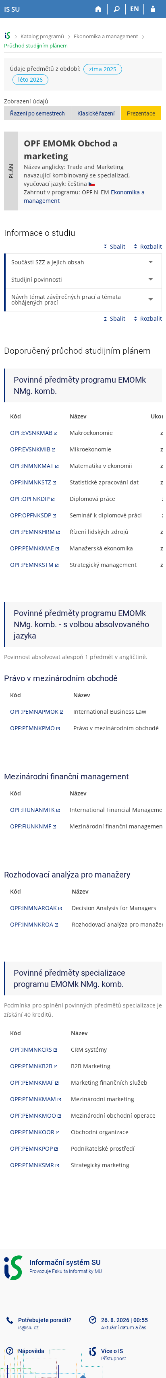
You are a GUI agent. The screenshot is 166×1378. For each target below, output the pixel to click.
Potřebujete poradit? (44, 1320)
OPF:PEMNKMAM (33, 1099)
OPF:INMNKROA (31, 924)
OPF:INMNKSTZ (30, 482)
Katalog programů (42, 36)
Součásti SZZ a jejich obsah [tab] (47, 262)
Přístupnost (113, 1359)
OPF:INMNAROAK (33, 908)
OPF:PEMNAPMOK (34, 711)
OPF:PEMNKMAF (32, 1082)
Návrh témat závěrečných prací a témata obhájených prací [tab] (66, 299)
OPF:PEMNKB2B (31, 1066)
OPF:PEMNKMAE (32, 548)
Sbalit (117, 246)
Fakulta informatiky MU (77, 1271)
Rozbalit (151, 246)
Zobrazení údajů (26, 101)
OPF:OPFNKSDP (30, 515)
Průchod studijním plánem (36, 45)
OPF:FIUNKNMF (30, 826)
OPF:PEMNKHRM (32, 532)
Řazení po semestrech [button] (37, 113)
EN (134, 8)
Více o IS (112, 1351)
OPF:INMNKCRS (31, 1049)
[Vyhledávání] (117, 9)
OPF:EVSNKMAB (31, 433)
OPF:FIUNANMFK (32, 810)
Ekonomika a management (106, 36)
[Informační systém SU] (7, 35)
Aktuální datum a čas (123, 1328)
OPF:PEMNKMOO (33, 1115)
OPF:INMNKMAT (32, 466)
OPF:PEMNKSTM (32, 565)
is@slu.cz (28, 1328)
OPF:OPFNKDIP (30, 499)
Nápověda (31, 1351)
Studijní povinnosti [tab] (36, 279)
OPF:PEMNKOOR (32, 1132)
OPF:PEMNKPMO (32, 728)
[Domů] (98, 9)
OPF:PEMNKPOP (31, 1148)
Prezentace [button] (141, 113)
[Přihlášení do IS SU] (153, 9)
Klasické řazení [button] (95, 113)
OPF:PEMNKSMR (32, 1165)
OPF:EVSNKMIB (30, 449)
